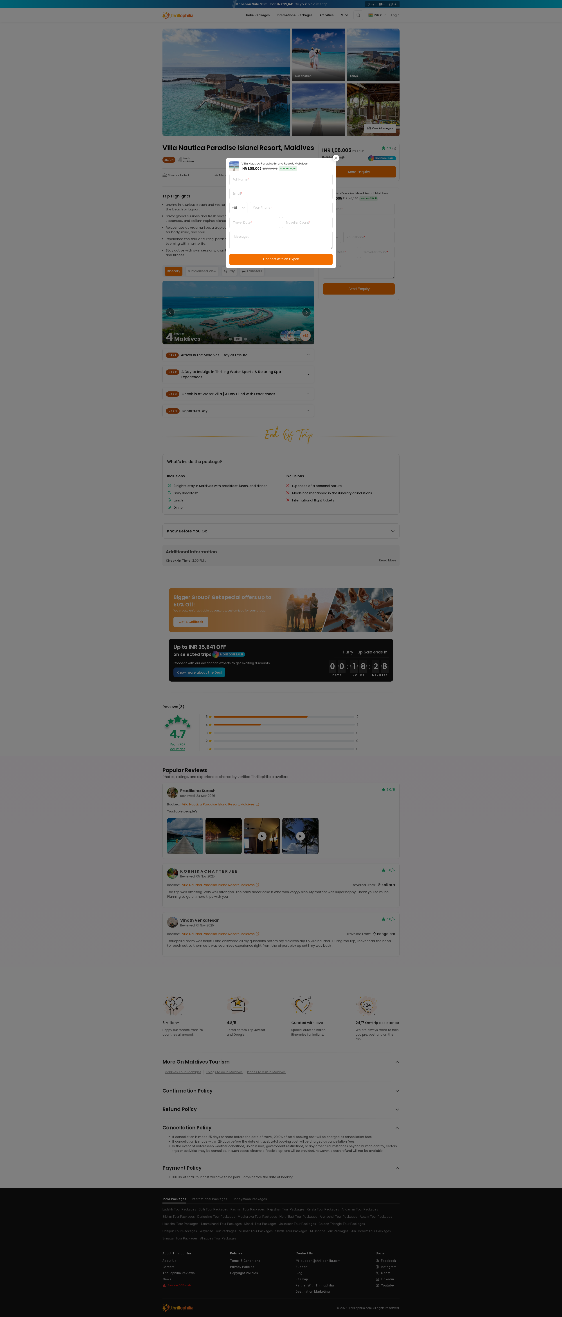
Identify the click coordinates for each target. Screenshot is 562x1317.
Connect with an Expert (281, 259)
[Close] (336, 158)
